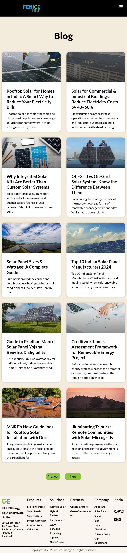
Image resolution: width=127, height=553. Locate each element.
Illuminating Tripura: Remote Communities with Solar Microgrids (92, 432)
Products (34, 500)
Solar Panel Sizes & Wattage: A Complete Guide (27, 267)
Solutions (57, 500)
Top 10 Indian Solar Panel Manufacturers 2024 (95, 264)
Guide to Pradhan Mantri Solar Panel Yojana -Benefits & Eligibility (31, 347)
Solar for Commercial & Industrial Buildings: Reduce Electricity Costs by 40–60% (94, 99)
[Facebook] (116, 511)
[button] (121, 6)
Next (73, 476)
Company (101, 500)
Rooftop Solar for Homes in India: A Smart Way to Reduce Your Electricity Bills (30, 99)
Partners (77, 500)
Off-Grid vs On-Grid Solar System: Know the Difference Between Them (94, 184)
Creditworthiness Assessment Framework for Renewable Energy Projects (94, 349)
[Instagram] (122, 511)
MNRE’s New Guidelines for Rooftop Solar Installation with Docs (30, 432)
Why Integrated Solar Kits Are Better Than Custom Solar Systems (28, 182)
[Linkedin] (119, 519)
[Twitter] (119, 511)
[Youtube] (116, 519)
